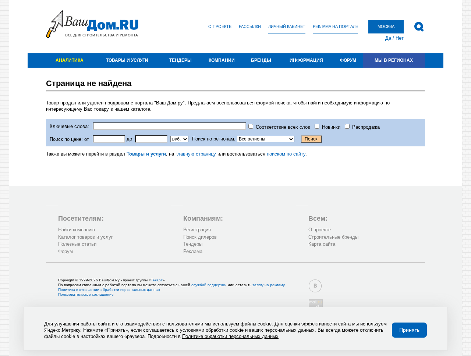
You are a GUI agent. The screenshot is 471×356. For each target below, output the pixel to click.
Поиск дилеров (200, 237)
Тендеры (180, 60)
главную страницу (196, 154)
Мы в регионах (394, 60)
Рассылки (250, 26)
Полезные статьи (77, 244)
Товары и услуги (127, 60)
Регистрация (197, 229)
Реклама (192, 251)
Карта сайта (321, 244)
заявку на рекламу (268, 285)
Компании (222, 60)
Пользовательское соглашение (86, 294)
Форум (348, 60)
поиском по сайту (286, 154)
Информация (306, 60)
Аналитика (70, 60)
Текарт (157, 280)
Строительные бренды (333, 237)
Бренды (261, 60)
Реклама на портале (335, 26)
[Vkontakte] (315, 286)
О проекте (219, 26)
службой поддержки (209, 285)
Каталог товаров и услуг (85, 237)
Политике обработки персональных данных (230, 336)
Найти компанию (76, 229)
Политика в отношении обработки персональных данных (109, 290)
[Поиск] (419, 26)
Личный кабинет (286, 26)
